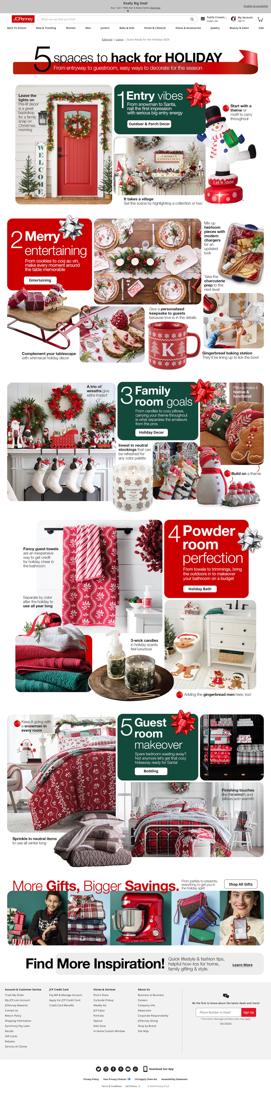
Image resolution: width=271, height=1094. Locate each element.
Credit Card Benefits (61, 1005)
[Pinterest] (121, 1069)
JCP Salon (99, 1010)
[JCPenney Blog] (136, 1069)
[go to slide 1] (128, 11)
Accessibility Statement (174, 1079)
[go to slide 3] (135, 11)
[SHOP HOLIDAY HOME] (135, 60)
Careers (142, 1000)
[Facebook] (113, 1069)
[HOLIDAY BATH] (135, 610)
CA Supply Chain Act (146, 1079)
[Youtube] (128, 1069)
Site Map (143, 1031)
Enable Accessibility (256, 6)
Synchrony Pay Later (17, 1026)
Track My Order (14, 995)
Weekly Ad (99, 1005)
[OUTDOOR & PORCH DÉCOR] (135, 144)
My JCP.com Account (17, 1000)
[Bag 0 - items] (260, 19)
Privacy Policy (91, 1079)
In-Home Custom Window (109, 1031)
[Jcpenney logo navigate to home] (23, 19)
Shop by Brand (147, 1026)
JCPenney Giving (148, 1020)
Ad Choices (131, 1086)
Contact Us (11, 1010)
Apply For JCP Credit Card (64, 1000)
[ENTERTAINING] (135, 292)
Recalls (9, 1031)
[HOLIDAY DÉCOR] (135, 445)
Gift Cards (11, 1036)
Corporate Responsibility (153, 1015)
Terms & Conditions (112, 1086)
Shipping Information (18, 1020)
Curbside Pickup (103, 1000)
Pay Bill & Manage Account (65, 995)
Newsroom (144, 1010)
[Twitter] (99, 1069)
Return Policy (13, 1015)
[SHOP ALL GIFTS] (135, 910)
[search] (193, 19)
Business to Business (151, 995)
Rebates (10, 1041)
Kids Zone (99, 1026)
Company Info (146, 1005)
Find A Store (100, 995)
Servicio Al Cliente (16, 1046)
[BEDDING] (135, 788)
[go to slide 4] (138, 11)
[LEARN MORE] (135, 964)
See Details (226, 1023)
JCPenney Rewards (16, 1005)
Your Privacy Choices (114, 1079)
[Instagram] (106, 1069)
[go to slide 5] (141, 11)
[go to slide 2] (131, 11)
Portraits (98, 1015)
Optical (97, 1020)
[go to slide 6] (144, 11)
